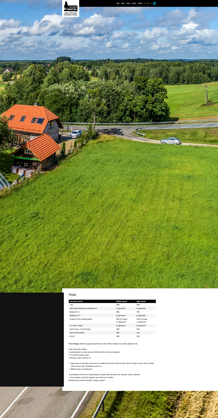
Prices (128, 3)
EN (148, 3)
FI (150, 3)
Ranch (123, 3)
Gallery (134, 3)
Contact (140, 3)
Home (117, 3)
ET (145, 3)
